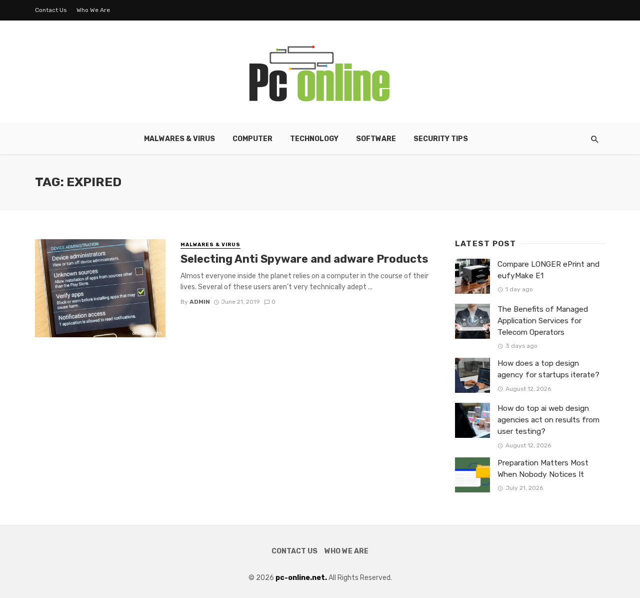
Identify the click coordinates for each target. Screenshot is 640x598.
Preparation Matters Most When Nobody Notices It (543, 468)
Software (376, 139)
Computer (252, 139)
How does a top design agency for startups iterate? (549, 369)
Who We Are (93, 10)
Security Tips (441, 139)
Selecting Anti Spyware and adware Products (304, 259)
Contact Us (51, 10)
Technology (314, 139)
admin (200, 301)
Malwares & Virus (179, 139)
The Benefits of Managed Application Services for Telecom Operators (543, 321)
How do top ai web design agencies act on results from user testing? (549, 420)
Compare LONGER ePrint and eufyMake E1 (549, 270)
